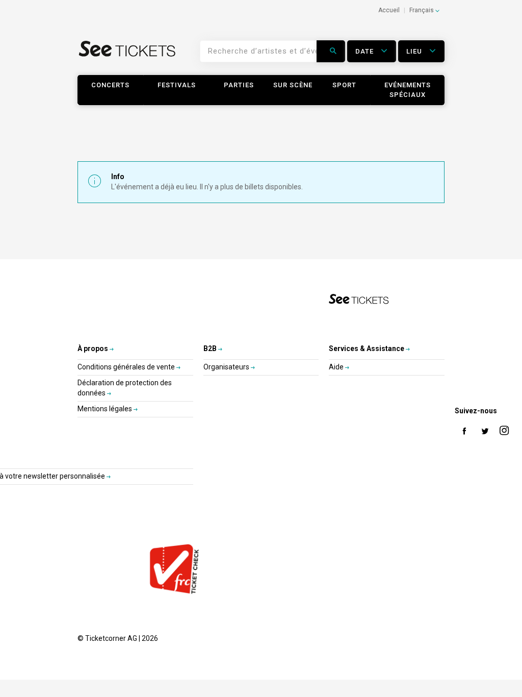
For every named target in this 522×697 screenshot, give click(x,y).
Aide (337, 367)
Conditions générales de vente (126, 367)
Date (365, 51)
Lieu (415, 51)
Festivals (177, 85)
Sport (344, 85)
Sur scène (292, 85)
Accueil (389, 10)
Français (422, 10)
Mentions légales (105, 409)
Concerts (110, 85)
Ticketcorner (127, 55)
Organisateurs (227, 367)
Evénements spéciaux (407, 89)
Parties (239, 85)
